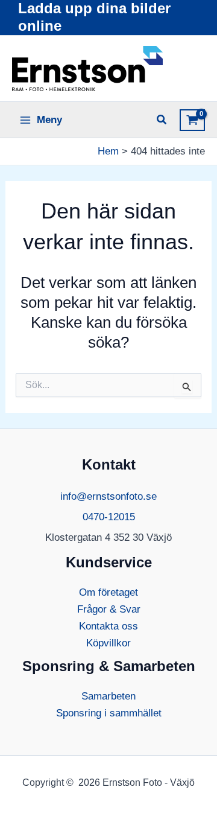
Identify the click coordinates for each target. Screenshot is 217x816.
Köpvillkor (108, 643)
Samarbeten (108, 696)
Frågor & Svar (108, 609)
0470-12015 (109, 517)
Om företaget (108, 592)
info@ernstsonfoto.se (108, 496)
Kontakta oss (108, 626)
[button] (162, 121)
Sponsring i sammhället (109, 713)
